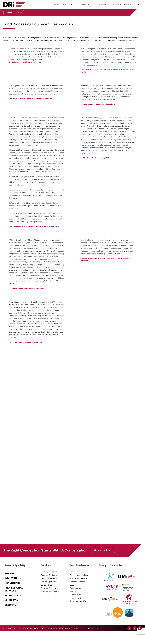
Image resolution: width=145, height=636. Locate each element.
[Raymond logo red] (129, 594)
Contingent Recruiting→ (51, 572)
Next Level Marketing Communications (56, 628)
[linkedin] (129, 628)
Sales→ (73, 591)
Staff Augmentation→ (50, 591)
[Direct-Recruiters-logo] (14, 3)
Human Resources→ (78, 581)
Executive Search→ (49, 578)
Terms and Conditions (91, 628)
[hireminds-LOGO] (114, 608)
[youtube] (135, 628)
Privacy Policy (77, 628)
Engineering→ (76, 572)
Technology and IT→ (78, 601)
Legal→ (73, 585)
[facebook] (140, 628)
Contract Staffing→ (49, 575)
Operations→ (75, 588)
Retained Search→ (48, 588)
